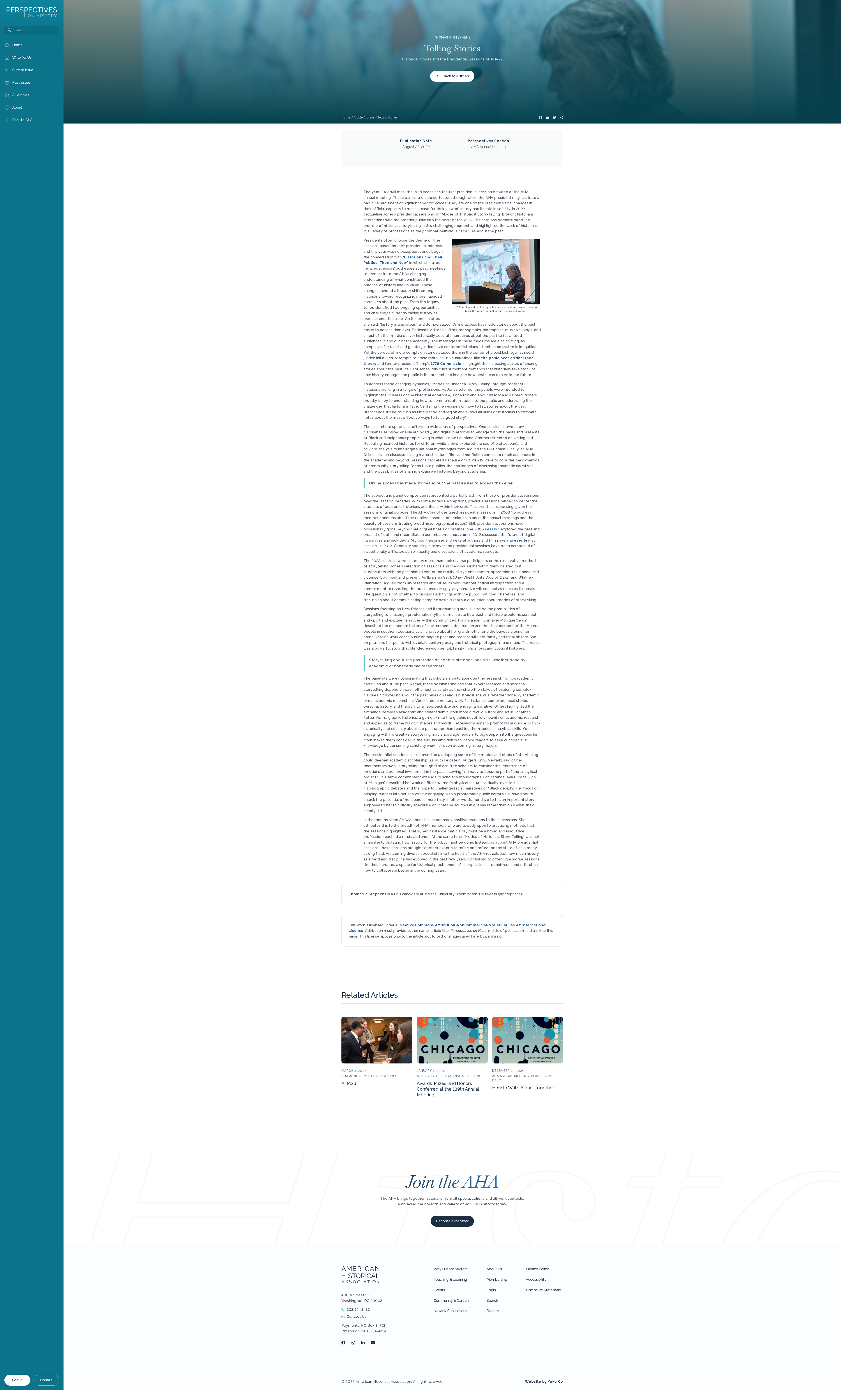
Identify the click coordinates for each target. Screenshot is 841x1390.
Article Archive (364, 117)
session (492, 529)
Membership (497, 1279)
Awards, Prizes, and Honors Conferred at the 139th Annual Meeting (448, 1089)
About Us (494, 1269)
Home (345, 117)
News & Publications (450, 1311)
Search (492, 1300)
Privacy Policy (537, 1269)
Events (439, 1290)
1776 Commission (447, 364)
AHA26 (348, 1083)
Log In (17, 1380)
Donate (46, 1380)
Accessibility (536, 1279)
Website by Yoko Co (544, 1381)
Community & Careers (452, 1300)
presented (520, 540)
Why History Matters (450, 1269)
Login (491, 1290)
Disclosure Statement (544, 1290)
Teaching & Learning (450, 1279)
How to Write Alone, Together (523, 1087)
